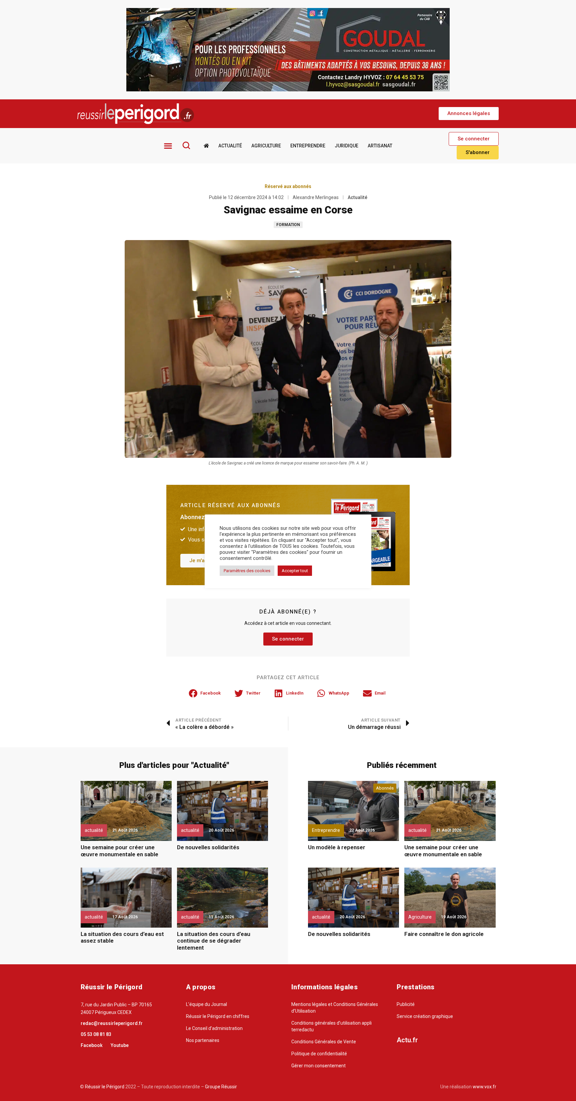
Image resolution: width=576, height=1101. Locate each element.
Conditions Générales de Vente (323, 1041)
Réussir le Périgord (104, 1086)
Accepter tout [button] (295, 570)
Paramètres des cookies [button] (247, 570)
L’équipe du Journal (206, 1004)
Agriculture (266, 145)
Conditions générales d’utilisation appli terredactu (331, 1026)
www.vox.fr (484, 1086)
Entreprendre (307, 145)
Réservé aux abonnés (288, 186)
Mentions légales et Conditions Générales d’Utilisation (334, 1008)
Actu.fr (407, 1040)
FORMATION (288, 224)
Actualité (230, 145)
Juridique (346, 145)
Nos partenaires (202, 1040)
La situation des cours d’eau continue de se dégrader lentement (213, 941)
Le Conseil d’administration (214, 1028)
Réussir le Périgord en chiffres (217, 1016)
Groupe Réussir (221, 1086)
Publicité (406, 1004)
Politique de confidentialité (319, 1053)
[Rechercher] (186, 145)
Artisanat (380, 145)
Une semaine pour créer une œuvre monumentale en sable (119, 850)
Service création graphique (425, 1016)
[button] (468, 113)
